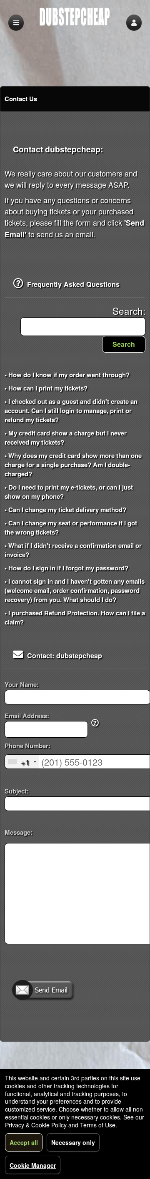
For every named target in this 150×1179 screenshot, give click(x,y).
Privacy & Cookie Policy (36, 1125)
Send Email (46, 991)
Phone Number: (27, 746)
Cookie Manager (33, 1165)
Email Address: (27, 716)
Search (123, 344)
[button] (134, 23)
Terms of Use (97, 1125)
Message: (18, 832)
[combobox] (22, 762)
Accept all (24, 1142)
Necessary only (73, 1142)
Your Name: (22, 685)
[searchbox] (82, 326)
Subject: (17, 791)
